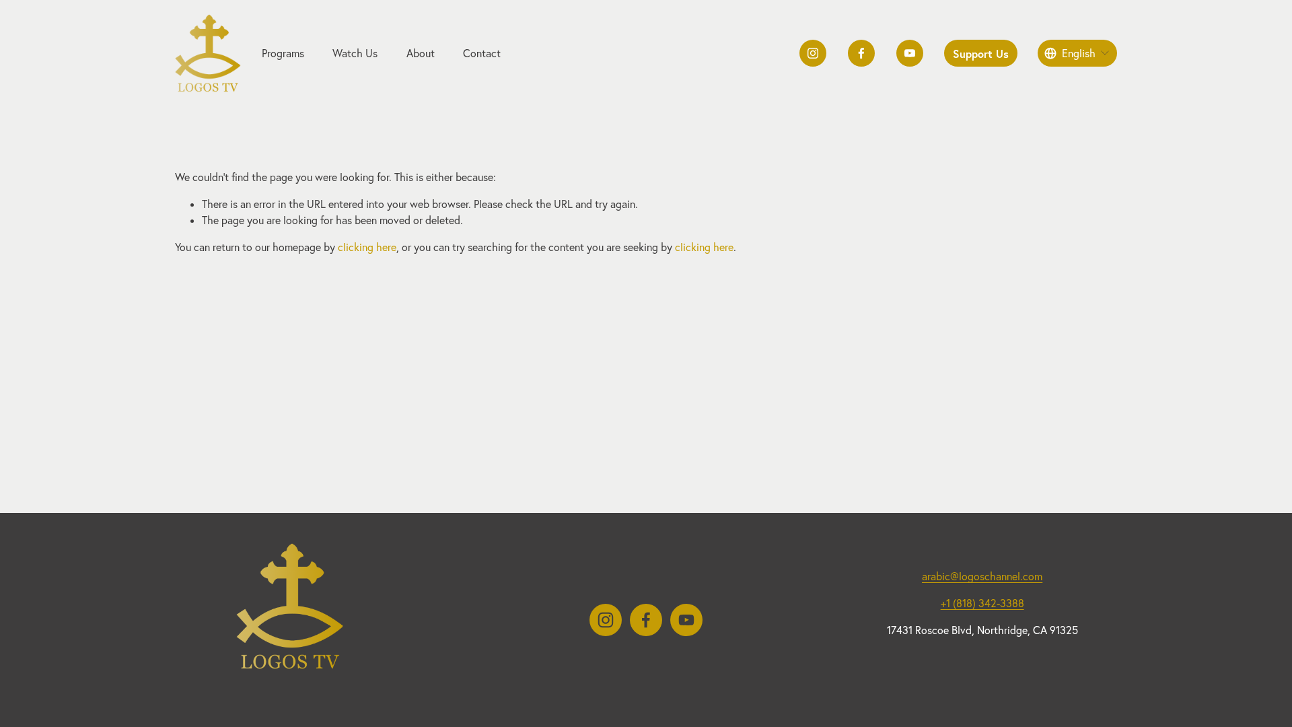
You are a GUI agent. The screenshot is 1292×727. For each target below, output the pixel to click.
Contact (482, 53)
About (420, 53)
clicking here (367, 247)
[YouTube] (909, 53)
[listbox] (1077, 53)
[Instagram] (812, 53)
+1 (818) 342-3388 (982, 603)
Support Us (981, 53)
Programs (283, 53)
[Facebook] (861, 53)
